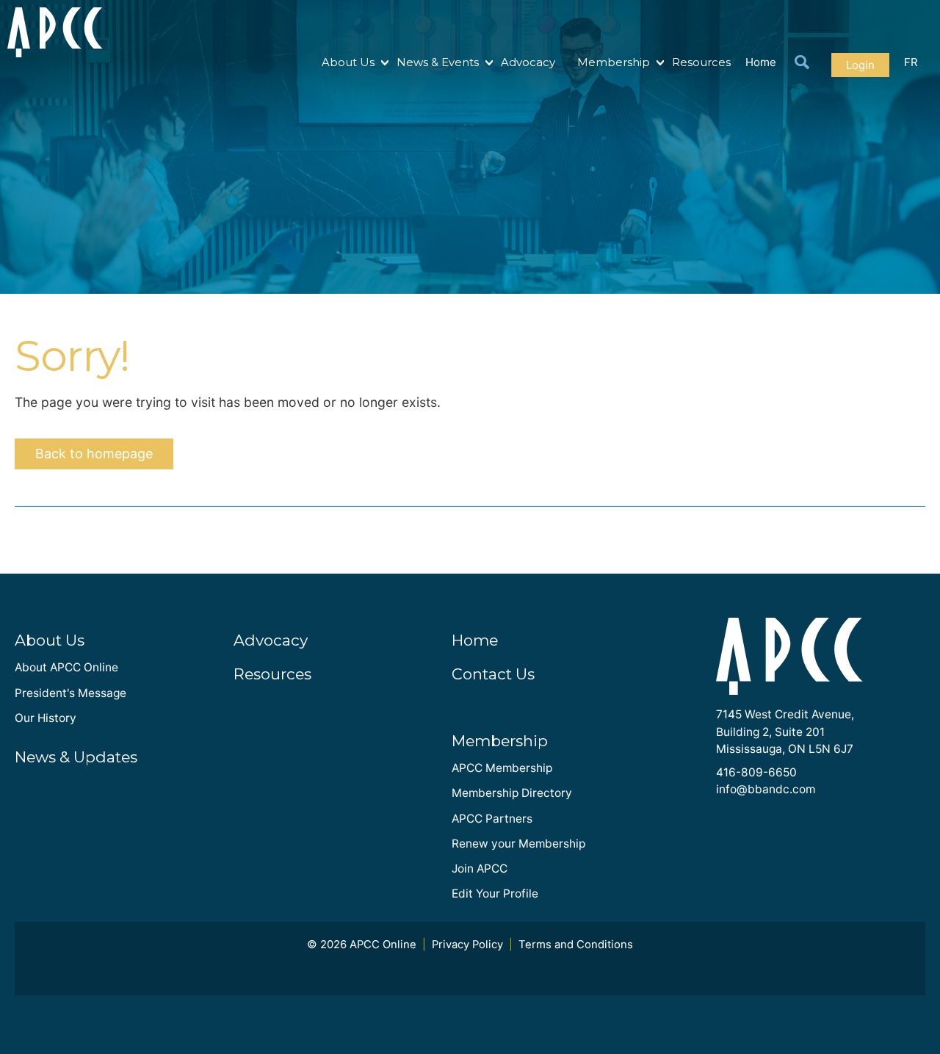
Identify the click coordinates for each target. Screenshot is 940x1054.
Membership (613, 62)
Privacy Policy (467, 944)
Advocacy (528, 62)
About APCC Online (66, 667)
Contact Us (493, 674)
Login (860, 65)
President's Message (70, 693)
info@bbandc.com (765, 789)
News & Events (438, 62)
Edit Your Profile (495, 893)
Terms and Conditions (575, 944)
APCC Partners (492, 819)
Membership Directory (512, 793)
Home (760, 62)
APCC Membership (502, 768)
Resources (701, 62)
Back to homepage (94, 453)
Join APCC (479, 869)
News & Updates (76, 757)
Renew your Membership (518, 844)
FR (911, 62)
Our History (45, 718)
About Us (348, 62)
